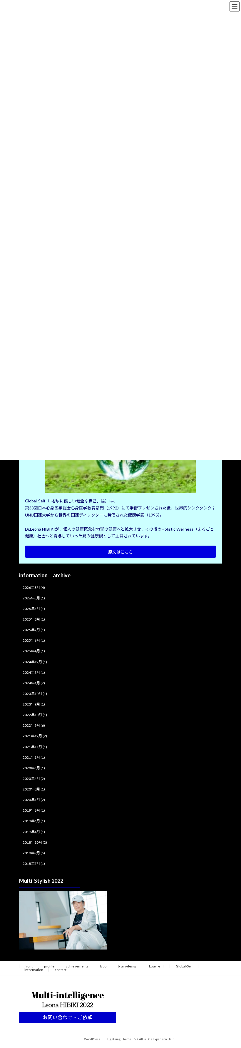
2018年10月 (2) (35, 842)
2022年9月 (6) (34, 725)
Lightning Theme (119, 1039)
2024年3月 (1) (34, 672)
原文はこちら (120, 551)
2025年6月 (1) (34, 640)
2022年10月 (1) (35, 715)
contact (60, 969)
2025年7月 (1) (34, 630)
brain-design (128, 966)
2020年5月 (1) (34, 768)
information (33, 969)
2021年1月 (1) (34, 757)
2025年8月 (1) (34, 619)
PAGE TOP (230, 1010)
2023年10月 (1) (35, 693)
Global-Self (184, 966)
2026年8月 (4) (34, 587)
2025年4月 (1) (34, 651)
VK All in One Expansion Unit (154, 1039)
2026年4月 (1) (34, 608)
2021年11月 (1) (35, 747)
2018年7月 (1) (34, 863)
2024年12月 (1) (35, 662)
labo (103, 966)
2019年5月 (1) (34, 821)
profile (49, 966)
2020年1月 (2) (34, 800)
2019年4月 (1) (34, 832)
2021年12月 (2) (35, 736)
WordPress (92, 1039)
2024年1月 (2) (34, 683)
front (29, 966)
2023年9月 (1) (34, 704)
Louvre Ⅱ (156, 966)
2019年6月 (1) (34, 810)
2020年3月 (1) (34, 789)
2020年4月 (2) (34, 778)
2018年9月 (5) (34, 853)
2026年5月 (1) (34, 598)
